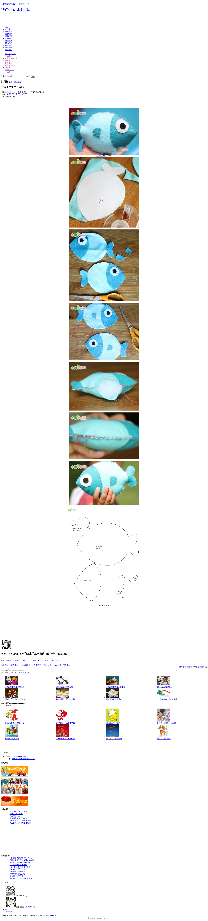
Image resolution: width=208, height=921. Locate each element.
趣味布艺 (17, 82)
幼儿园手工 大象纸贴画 (18, 811)
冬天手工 (35, 661)
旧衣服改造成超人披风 (18, 865)
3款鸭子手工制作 (16, 814)
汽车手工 (14, 665)
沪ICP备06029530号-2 (48, 916)
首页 (10, 82)
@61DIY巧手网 (29, 907)
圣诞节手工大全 (12, 661)
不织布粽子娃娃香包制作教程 (21, 858)
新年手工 (25, 661)
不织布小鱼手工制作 (17, 869)
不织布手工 (22, 94)
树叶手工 (66, 665)
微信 (204, 667)
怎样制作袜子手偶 (16, 876)
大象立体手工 (15, 816)
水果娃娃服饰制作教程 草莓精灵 (22, 862)
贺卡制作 (47, 665)
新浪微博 (186, 667)
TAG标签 (18, 4)
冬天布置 (58, 665)
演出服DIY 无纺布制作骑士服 (21, 878)
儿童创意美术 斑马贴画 (18, 818)
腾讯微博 (199, 667)
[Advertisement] (40, 19)
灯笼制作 (37, 665)
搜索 (33, 76)
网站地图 (11, 4)
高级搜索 (4, 4)
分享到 (180, 667)
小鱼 (16, 94)
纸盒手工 (4, 665)
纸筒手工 (55, 661)
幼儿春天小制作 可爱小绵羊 (20, 823)
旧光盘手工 (26, 665)
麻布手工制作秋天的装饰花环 (23, 759)
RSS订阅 (26, 4)
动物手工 (10, 94)
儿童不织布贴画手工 (20, 756)
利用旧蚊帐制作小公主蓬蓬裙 (21, 867)
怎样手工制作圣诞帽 (17, 874)
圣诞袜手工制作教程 (17, 871)
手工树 (45, 661)
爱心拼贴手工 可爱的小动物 (20, 820)
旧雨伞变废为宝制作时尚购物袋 (22, 860)
